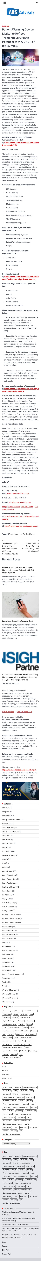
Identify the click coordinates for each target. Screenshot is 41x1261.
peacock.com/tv (26, 1037)
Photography (6, 946)
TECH (15, 1051)
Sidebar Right (7, 966)
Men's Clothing (7, 926)
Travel (4, 986)
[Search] (37, 2)
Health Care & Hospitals (21, 1031)
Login (4, 1066)
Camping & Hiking (8, 827)
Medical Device (31, 1034)
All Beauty (5, 808)
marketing (19, 1034)
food (4, 1027)
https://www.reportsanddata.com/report (21, 526)
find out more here (24, 712)
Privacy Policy (7, 1078)
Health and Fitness (8, 887)
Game (4, 867)
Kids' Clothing (7, 895)
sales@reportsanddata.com (20, 502)
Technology (6, 978)
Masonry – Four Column (10, 915)
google (25, 1027)
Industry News (27, 507)
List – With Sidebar (9, 903)
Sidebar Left (6, 962)
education (20, 1021)
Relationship (6, 958)
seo (29, 1041)
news (16, 1037)
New (3, 942)
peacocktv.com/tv (9, 1041)
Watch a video (8, 712)
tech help (23, 1051)
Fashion (5, 859)
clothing (15, 1017)
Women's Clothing (8, 994)
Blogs (4, 507)
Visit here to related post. (11, 1057)
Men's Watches (7, 938)
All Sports (5, 812)
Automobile (6, 816)
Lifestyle (5, 899)
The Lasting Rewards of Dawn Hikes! (15, 1224)
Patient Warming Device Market (22, 534)
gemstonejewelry (14, 1027)
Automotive (7, 1014)
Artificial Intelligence (30, 1011)
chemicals (6, 1017)
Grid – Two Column (9, 883)
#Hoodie (18, 1011)
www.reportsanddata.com (18, 493)
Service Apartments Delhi (22, 1044)
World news (6, 1002)
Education (5, 851)
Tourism (5, 982)
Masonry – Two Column (10, 923)
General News (7, 871)
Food (4, 863)
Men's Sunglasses (8, 934)
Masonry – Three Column (11, 919)
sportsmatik (7, 1051)
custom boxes (25, 1017)
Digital (4, 847)
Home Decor (6, 891)
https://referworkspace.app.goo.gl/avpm (19, 770)
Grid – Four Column (9, 875)
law (4, 1034)
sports (27, 1047)
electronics (30, 1021)
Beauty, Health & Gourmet (11, 820)
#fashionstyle (7, 1011)
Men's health (7, 1037)
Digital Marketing (8, 1021)
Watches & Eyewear (9, 990)
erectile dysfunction (9, 1024)
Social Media (6, 970)
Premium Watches (8, 950)
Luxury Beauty (7, 911)
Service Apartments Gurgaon (12, 1047)
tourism (5, 1054)
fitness (29, 1024)
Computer (5, 835)
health (33, 1027)
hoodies (34, 1031)
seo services (7, 1044)
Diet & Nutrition (7, 843)
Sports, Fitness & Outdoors (11, 974)
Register (5, 1070)
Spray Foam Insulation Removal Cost (17, 621)
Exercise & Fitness (8, 855)
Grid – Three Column (9, 879)
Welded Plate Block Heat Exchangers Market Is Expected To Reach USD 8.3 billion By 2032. (18, 570)
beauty (15, 1014)
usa (20, 1054)
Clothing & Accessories (10, 831)
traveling (14, 1054)
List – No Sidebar (8, 907)
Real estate (6, 954)
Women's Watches (8, 998)
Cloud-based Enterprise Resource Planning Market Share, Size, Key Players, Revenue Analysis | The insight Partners (20, 677)
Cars (31, 1014)
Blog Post (5, 1074)
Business (5, 26)
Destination (6, 839)
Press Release (14, 507)
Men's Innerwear (8, 930)
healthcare (6, 1031)
